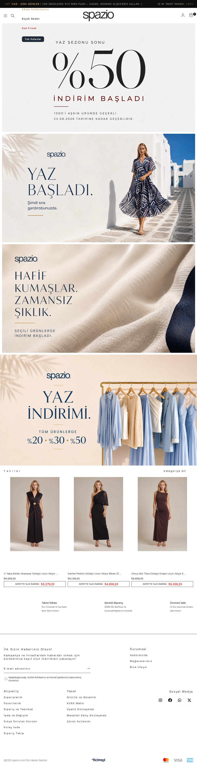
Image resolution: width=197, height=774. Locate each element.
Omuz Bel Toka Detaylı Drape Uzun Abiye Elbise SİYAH (158, 573)
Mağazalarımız (141, 661)
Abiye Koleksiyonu (35, 9)
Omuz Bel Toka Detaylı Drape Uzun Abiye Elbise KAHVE (95, 573)
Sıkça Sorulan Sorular (21, 721)
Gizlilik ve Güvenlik (81, 697)
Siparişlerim (13, 697)
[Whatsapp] (180, 700)
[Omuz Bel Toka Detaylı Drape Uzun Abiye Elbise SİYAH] (162, 523)
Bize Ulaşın (138, 667)
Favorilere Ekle (62, 573)
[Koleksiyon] (5, 16)
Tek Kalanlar (33, 39)
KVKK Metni (75, 703)
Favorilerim (12, 703)
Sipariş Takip (14, 733)
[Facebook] (170, 700)
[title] (98, 77)
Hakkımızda (139, 655)
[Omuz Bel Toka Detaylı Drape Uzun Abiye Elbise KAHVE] (98, 523)
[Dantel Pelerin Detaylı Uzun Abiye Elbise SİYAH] (35, 523)
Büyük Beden (31, 19)
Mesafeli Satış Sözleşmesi (87, 715)
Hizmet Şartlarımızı (59, 677)
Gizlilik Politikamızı (36, 677)
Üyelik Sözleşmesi (81, 709)
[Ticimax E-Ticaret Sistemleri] (98, 761)
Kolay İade (12, 727)
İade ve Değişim (16, 715)
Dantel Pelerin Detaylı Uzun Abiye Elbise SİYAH (31, 573)
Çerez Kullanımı (79, 721)
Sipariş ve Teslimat (18, 709)
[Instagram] (160, 700)
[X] (189, 700)
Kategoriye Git (175, 470)
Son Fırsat (29, 28)
